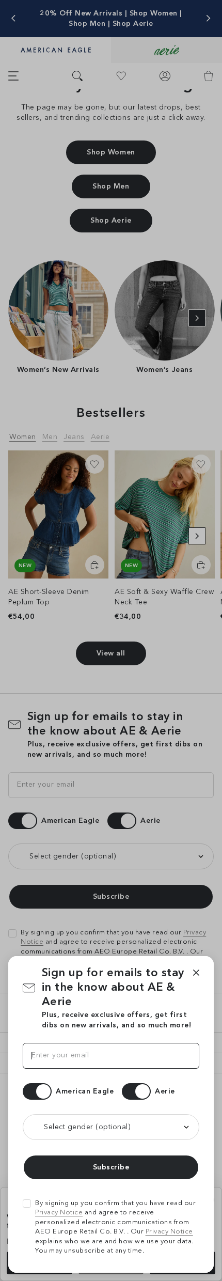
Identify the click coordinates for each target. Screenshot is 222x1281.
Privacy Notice (59, 1212)
